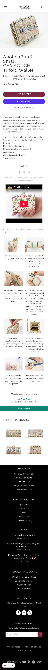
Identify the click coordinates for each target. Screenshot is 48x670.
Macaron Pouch (24, 585)
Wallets (30, 181)
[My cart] (42, 7)
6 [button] (33, 50)
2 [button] (18, 50)
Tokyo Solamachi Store (24, 486)
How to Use (24, 516)
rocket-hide (22, 178)
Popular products (24, 478)
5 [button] (29, 50)
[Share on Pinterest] (29, 172)
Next (24, 166)
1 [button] (15, 50)
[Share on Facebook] (19, 172)
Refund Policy (24, 651)
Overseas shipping (24, 520)
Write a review (24, 408)
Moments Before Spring (23, 536)
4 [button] (26, 50)
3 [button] (22, 50)
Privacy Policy (14, 647)
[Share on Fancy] (24, 172)
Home (5, 76)
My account (24, 504)
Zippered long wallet (24, 581)
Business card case (24, 589)
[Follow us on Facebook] (18, 613)
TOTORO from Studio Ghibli (24, 577)
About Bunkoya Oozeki (24, 474)
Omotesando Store (24, 490)
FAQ (24, 512)
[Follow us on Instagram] (24, 613)
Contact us (24, 508)
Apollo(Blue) (10, 178)
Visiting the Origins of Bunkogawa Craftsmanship (23, 546)
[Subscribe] (40, 634)
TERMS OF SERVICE (33, 647)
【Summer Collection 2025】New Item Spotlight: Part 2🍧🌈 (23, 558)
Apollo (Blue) (18, 76)
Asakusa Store (24, 482)
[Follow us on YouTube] (29, 613)
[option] (24, 30)
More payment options (24, 107)
